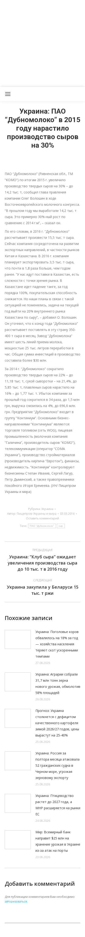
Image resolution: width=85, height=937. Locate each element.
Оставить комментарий (42, 518)
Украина (47, 509)
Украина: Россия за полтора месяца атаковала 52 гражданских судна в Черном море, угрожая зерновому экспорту (57, 765)
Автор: (31, 514)
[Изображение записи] (18, 639)
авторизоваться (16, 901)
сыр (61, 526)
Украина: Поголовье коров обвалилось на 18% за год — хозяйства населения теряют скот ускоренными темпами (57, 644)
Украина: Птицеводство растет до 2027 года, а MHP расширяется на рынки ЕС (57, 804)
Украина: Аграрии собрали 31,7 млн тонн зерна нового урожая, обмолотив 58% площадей (57, 683)
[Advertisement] (42, 42)
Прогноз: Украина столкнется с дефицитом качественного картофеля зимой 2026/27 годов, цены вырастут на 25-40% (57, 722)
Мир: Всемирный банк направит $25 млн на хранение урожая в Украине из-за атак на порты (57, 841)
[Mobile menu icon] (8, 94)
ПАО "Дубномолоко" (42, 526)
